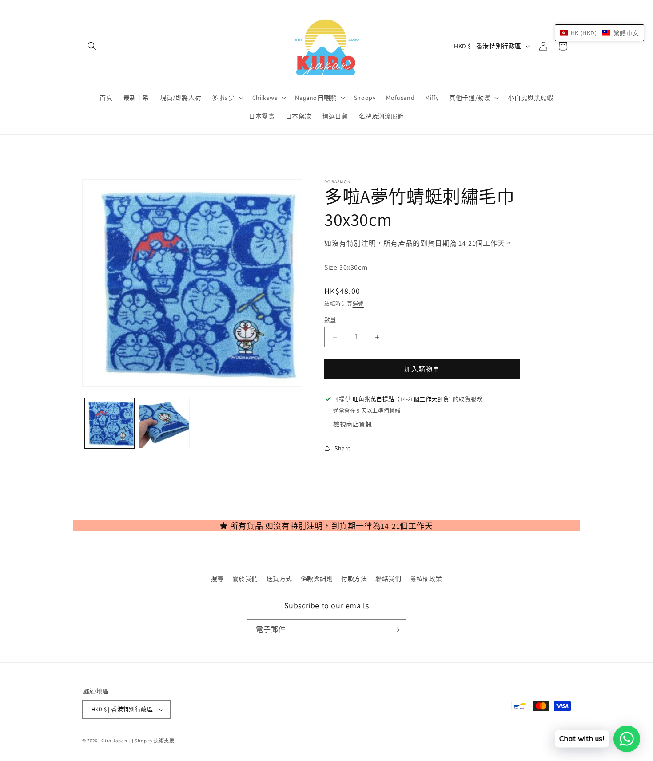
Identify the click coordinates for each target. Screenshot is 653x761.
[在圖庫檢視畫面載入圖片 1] (109, 423)
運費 (358, 303)
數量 (330, 319)
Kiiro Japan (114, 740)
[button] (92, 46)
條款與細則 (317, 579)
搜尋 (217, 579)
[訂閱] (396, 629)
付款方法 (354, 579)
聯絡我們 (388, 579)
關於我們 (245, 579)
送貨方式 (279, 579)
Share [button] (342, 448)
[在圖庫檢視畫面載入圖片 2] (164, 423)
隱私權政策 (426, 579)
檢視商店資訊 (352, 424)
